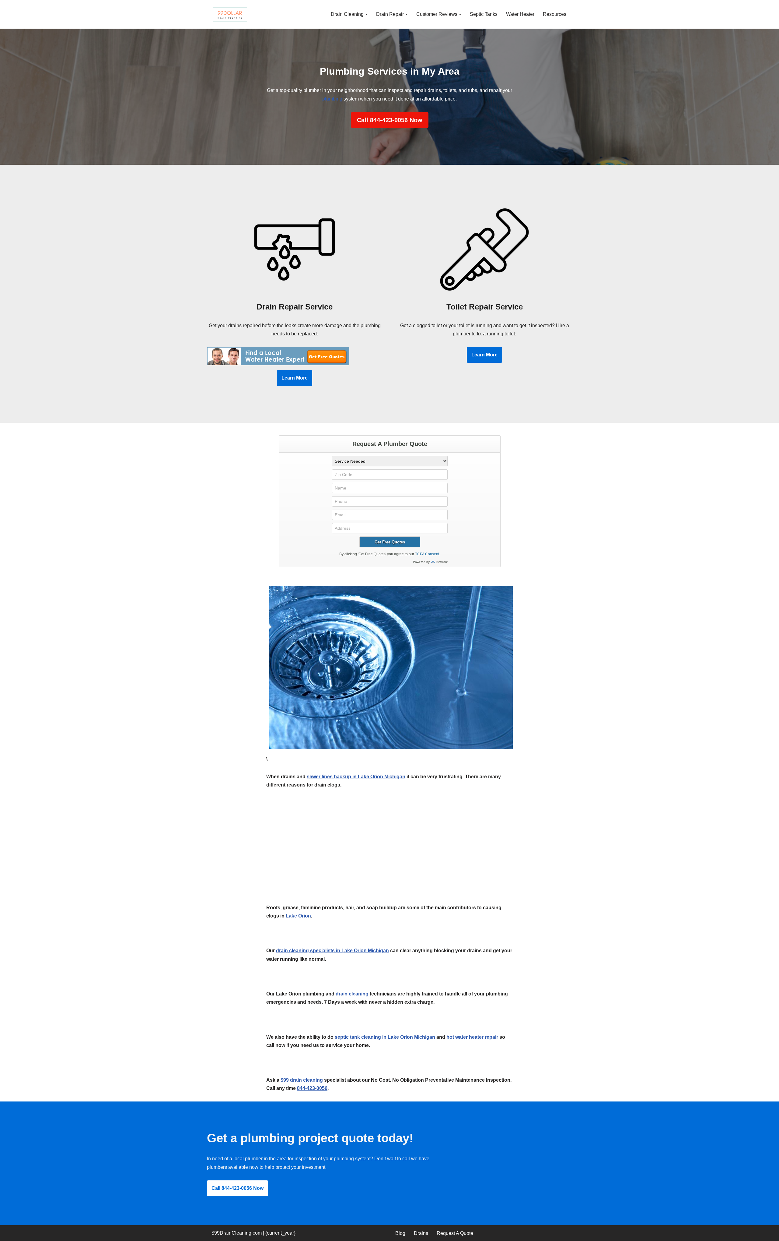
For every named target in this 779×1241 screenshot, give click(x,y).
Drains (421, 1233)
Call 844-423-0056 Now (389, 120)
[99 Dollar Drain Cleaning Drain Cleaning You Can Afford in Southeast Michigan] (229, 14)
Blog (400, 1233)
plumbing (332, 98)
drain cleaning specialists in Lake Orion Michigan (332, 950)
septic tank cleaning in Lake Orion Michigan (385, 1037)
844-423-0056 (312, 1088)
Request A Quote (455, 1233)
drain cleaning (352, 993)
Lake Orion (298, 915)
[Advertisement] (389, 858)
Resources (554, 14)
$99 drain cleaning (302, 1080)
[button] (366, 14)
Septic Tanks (484, 14)
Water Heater (520, 14)
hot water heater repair (472, 1037)
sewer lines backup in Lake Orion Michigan (356, 776)
